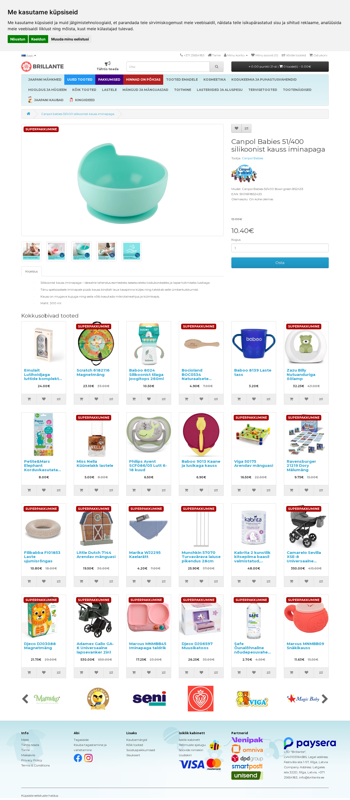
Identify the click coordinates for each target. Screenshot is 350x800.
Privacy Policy (31, 760)
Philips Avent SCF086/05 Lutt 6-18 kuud (148, 465)
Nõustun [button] (17, 39)
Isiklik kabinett (189, 740)
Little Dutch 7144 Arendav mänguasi (96, 554)
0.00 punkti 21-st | (280, 66)
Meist (25, 740)
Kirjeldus (31, 271)
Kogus (236, 239)
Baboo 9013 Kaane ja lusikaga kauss (201, 463)
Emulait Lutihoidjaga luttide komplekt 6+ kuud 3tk (41, 376)
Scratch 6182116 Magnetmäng (93, 372)
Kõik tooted (134, 745)
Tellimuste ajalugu (192, 745)
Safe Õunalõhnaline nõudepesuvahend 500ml (253, 650)
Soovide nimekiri (191, 750)
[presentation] (25, 699)
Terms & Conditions (35, 765)
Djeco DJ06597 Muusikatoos (197, 645)
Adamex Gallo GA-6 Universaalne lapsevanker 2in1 (95, 648)
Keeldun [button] (38, 39)
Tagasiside (81, 740)
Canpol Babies (252, 158)
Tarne (25, 750)
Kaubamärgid (136, 740)
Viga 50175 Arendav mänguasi (253, 463)
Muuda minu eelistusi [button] (70, 39)
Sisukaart (133, 755)
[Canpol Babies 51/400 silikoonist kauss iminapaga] (122, 180)
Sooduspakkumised (140, 750)
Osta (279, 262)
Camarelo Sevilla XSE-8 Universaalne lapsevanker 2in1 (304, 559)
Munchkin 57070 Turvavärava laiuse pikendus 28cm (201, 556)
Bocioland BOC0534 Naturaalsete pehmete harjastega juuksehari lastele (200, 381)
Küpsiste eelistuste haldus (39, 795)
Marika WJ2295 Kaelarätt (145, 554)
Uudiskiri (185, 755)
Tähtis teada (30, 745)
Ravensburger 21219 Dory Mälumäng (301, 465)
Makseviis (28, 755)
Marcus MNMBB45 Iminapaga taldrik (147, 645)
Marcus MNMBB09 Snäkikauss (305, 645)
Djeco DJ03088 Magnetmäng (40, 645)
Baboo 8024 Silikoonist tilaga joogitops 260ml (146, 374)
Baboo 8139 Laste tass (252, 372)
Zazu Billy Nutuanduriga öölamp (301, 374)
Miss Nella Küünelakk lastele (95, 463)
